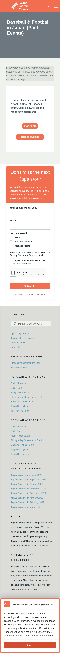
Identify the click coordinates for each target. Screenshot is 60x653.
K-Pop (16, 237)
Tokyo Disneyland (19, 406)
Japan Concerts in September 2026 (28, 479)
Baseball (30, 126)
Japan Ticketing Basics (22, 338)
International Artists (22, 241)
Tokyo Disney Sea (20, 410)
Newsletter (16, 347)
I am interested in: (19, 233)
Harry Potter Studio (20, 392)
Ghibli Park (16, 388)
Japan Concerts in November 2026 (28, 488)
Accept (30, 645)
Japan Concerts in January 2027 (27, 497)
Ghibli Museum (18, 383)
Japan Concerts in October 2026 (27, 484)
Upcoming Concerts (21, 333)
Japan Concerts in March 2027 (26, 507)
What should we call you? (23, 207)
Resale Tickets (18, 342)
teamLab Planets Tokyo (22, 401)
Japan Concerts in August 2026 (26, 475)
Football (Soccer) (30, 136)
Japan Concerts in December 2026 (28, 493)
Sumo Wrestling (19, 367)
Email (13, 220)
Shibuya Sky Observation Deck (26, 397)
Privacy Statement (19, 255)
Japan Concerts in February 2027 (27, 502)
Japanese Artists (21, 245)
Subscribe (30, 286)
